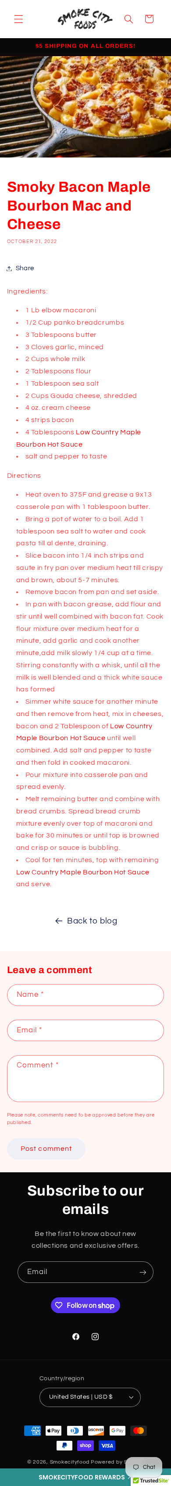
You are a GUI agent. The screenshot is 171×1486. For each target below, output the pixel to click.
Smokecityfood (70, 1462)
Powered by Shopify (117, 1462)
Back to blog (92, 921)
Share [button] (25, 268)
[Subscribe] (143, 1272)
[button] (85, 1477)
